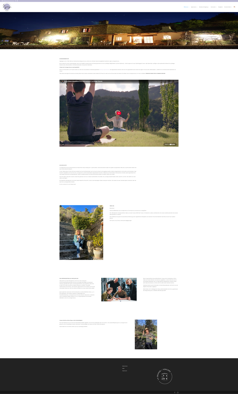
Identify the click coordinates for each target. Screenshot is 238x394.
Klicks (1, 13)
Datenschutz (124, 344)
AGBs (123, 347)
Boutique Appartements (105, 69)
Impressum (124, 349)
